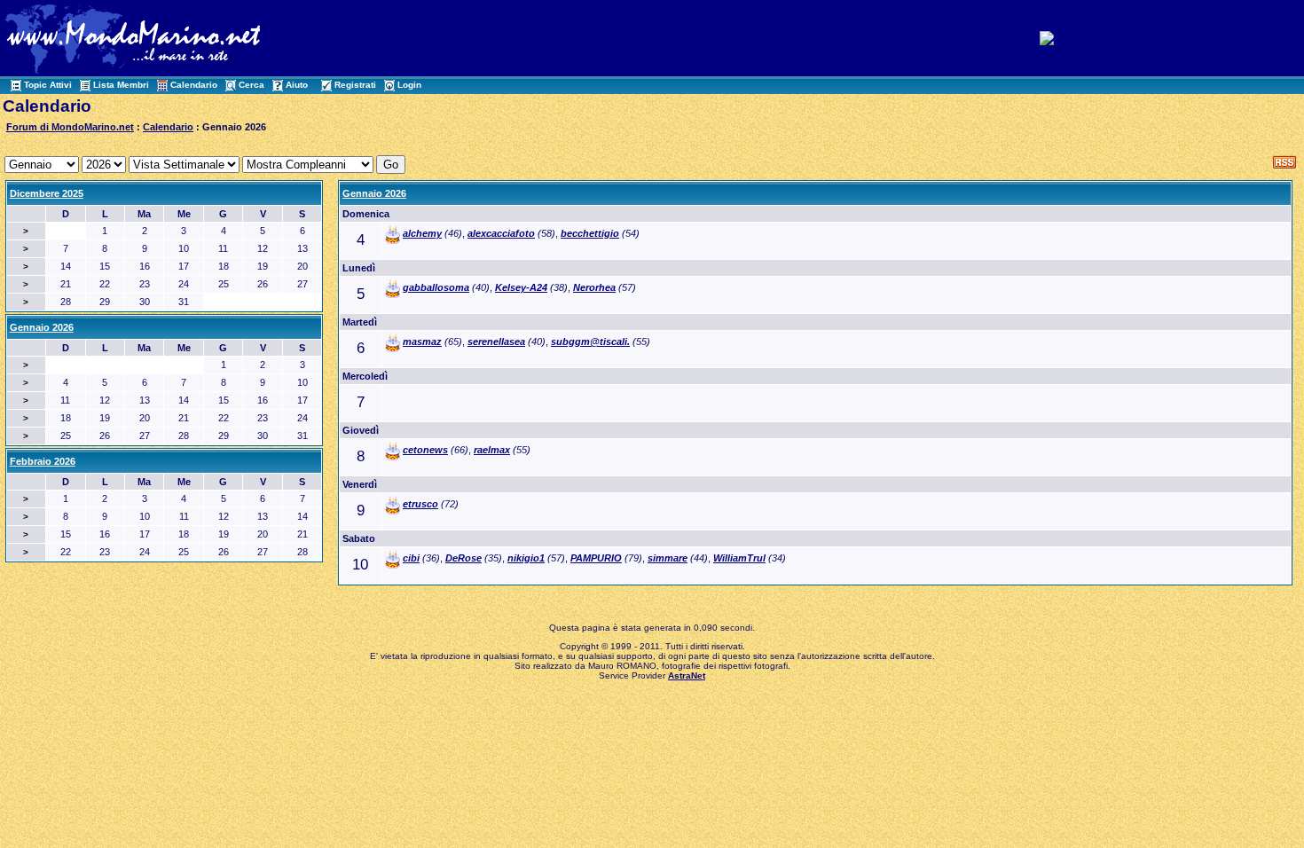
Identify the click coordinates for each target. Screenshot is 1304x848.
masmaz (422, 341)
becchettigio (590, 233)
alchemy (422, 233)
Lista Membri (121, 85)
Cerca (251, 85)
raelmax (492, 449)
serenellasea (496, 341)
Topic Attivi (48, 85)
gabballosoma (436, 287)
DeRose (463, 558)
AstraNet (686, 675)
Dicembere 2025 (46, 193)
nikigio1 (526, 558)
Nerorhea (594, 287)
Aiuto (297, 85)
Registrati (355, 85)
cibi (411, 558)
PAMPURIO (596, 558)
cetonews (425, 449)
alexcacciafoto (501, 233)
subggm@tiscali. (590, 341)
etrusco (420, 504)
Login (409, 85)
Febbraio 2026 (42, 461)
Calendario (193, 85)
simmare (667, 558)
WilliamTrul (739, 558)
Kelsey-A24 (521, 287)
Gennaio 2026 (374, 193)
